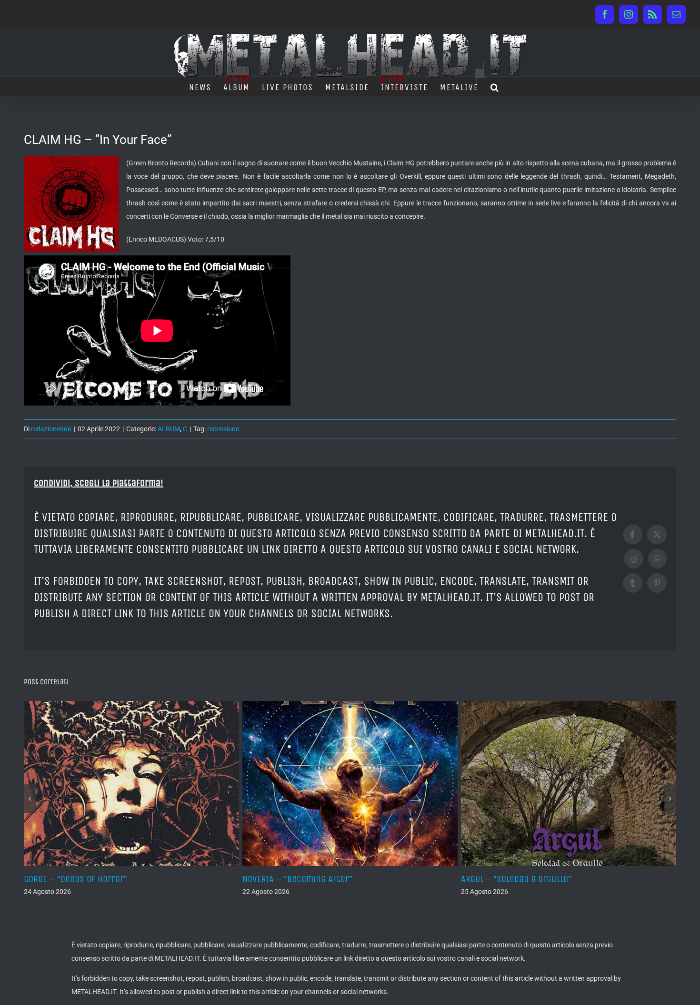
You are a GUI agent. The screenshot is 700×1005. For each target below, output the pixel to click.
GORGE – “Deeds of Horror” (75, 878)
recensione (223, 429)
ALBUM (169, 429)
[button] (495, 86)
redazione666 (51, 429)
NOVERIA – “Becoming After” (297, 878)
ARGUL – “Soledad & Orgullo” (516, 878)
